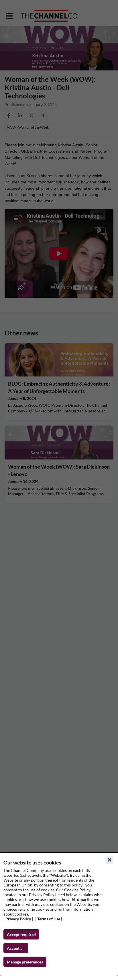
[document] (59, 914)
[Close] (109, 860)
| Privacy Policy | (18, 918)
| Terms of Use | (48, 918)
